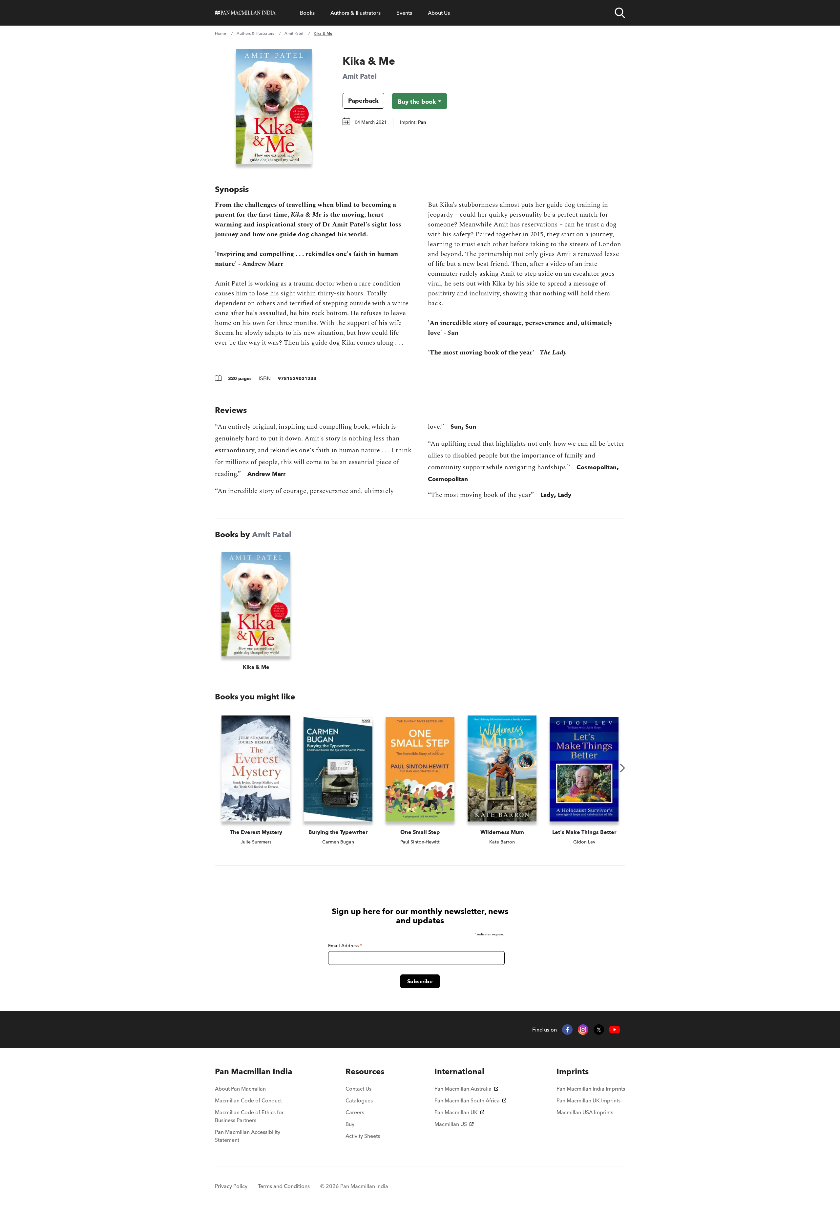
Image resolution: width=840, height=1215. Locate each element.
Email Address (345, 946)
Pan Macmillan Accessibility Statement (247, 1136)
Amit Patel (293, 33)
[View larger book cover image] (274, 106)
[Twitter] (599, 1029)
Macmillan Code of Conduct (248, 1100)
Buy (350, 1124)
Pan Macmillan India (253, 1071)
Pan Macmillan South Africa (467, 1100)
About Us (439, 13)
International (459, 1071)
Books (307, 13)
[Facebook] (567, 1029)
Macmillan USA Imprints (584, 1112)
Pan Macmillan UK (456, 1112)
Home (220, 33)
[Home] (245, 13)
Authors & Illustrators (355, 13)
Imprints (572, 1071)
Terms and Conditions (284, 1186)
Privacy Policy (231, 1186)
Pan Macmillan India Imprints (590, 1088)
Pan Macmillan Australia (463, 1088)
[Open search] (620, 13)
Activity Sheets (363, 1136)
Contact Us (358, 1088)
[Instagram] (583, 1029)
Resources (365, 1071)
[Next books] (622, 768)
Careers (355, 1112)
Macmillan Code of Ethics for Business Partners (249, 1116)
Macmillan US (450, 1124)
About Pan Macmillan (240, 1088)
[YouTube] (614, 1030)
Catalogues (359, 1100)
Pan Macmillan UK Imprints (588, 1100)
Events (404, 13)
